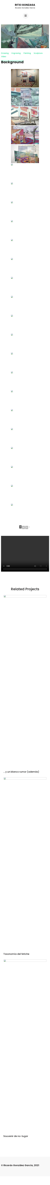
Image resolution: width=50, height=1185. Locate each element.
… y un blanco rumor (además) (21, 771)
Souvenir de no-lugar (15, 1136)
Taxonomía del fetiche (16, 954)
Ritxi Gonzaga (25, 5)
